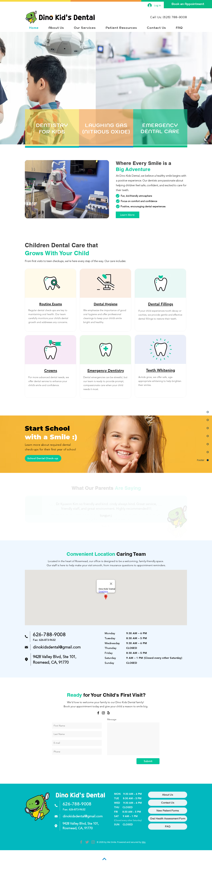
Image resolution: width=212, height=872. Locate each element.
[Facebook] (98, 713)
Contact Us (167, 802)
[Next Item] (206, 88)
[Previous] (13, 506)
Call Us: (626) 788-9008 (168, 17)
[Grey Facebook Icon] (81, 842)
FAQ (167, 826)
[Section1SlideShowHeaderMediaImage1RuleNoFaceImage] (102, 531)
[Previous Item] (6, 88)
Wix (144, 842)
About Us (167, 794)
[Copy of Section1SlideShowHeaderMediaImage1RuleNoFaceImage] (105, 531)
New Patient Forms (168, 810)
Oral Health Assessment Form (167, 818)
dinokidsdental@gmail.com (57, 647)
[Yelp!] (108, 713)
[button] (85, 27)
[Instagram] (103, 713)
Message (111, 719)
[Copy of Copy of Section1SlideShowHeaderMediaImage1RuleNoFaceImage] (110, 532)
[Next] (199, 506)
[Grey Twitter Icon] (87, 842)
